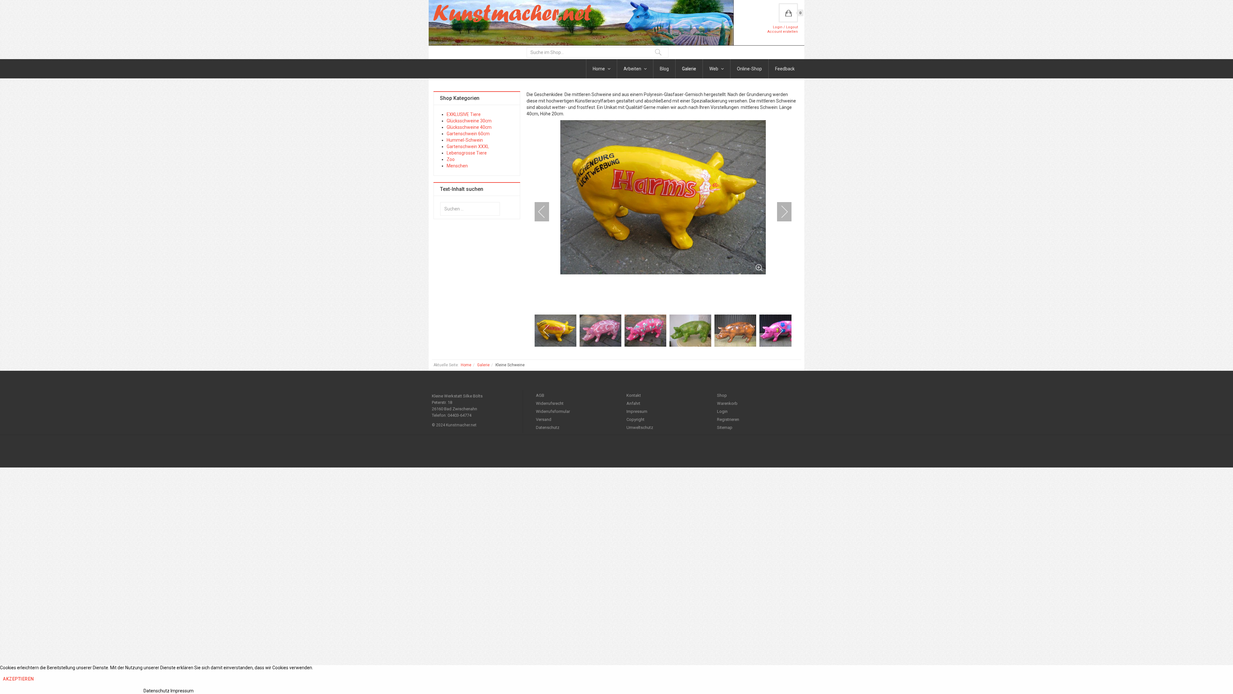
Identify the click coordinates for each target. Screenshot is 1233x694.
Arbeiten (633, 68)
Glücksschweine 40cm (469, 127)
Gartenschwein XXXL (468, 146)
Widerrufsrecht (550, 403)
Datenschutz (547, 427)
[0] (788, 12)
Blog (664, 68)
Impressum (636, 411)
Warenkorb (727, 403)
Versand (543, 419)
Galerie (689, 68)
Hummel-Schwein (465, 140)
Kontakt (633, 395)
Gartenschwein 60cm (468, 133)
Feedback (785, 68)
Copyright (635, 419)
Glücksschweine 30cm (469, 120)
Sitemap (724, 427)
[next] (780, 211)
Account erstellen (782, 32)
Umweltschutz (639, 427)
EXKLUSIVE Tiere (464, 114)
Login (722, 411)
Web (714, 68)
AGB (540, 395)
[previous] (546, 211)
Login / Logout (785, 27)
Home (599, 68)
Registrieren (728, 419)
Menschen (457, 165)
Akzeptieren (18, 678)
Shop (722, 395)
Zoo (451, 159)
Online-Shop (749, 68)
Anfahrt (633, 403)
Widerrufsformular (553, 411)
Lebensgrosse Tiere (467, 153)
